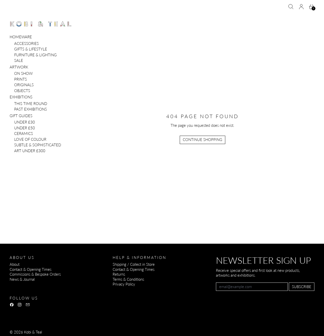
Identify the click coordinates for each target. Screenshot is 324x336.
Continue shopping (202, 139)
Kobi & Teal (33, 332)
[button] (291, 7)
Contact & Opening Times (30, 269)
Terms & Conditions (128, 279)
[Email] (28, 305)
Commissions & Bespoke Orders (35, 274)
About (14, 264)
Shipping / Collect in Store (134, 264)
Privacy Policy (124, 284)
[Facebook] (12, 305)
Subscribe (301, 286)
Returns (119, 274)
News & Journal (22, 279)
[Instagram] (19, 305)
